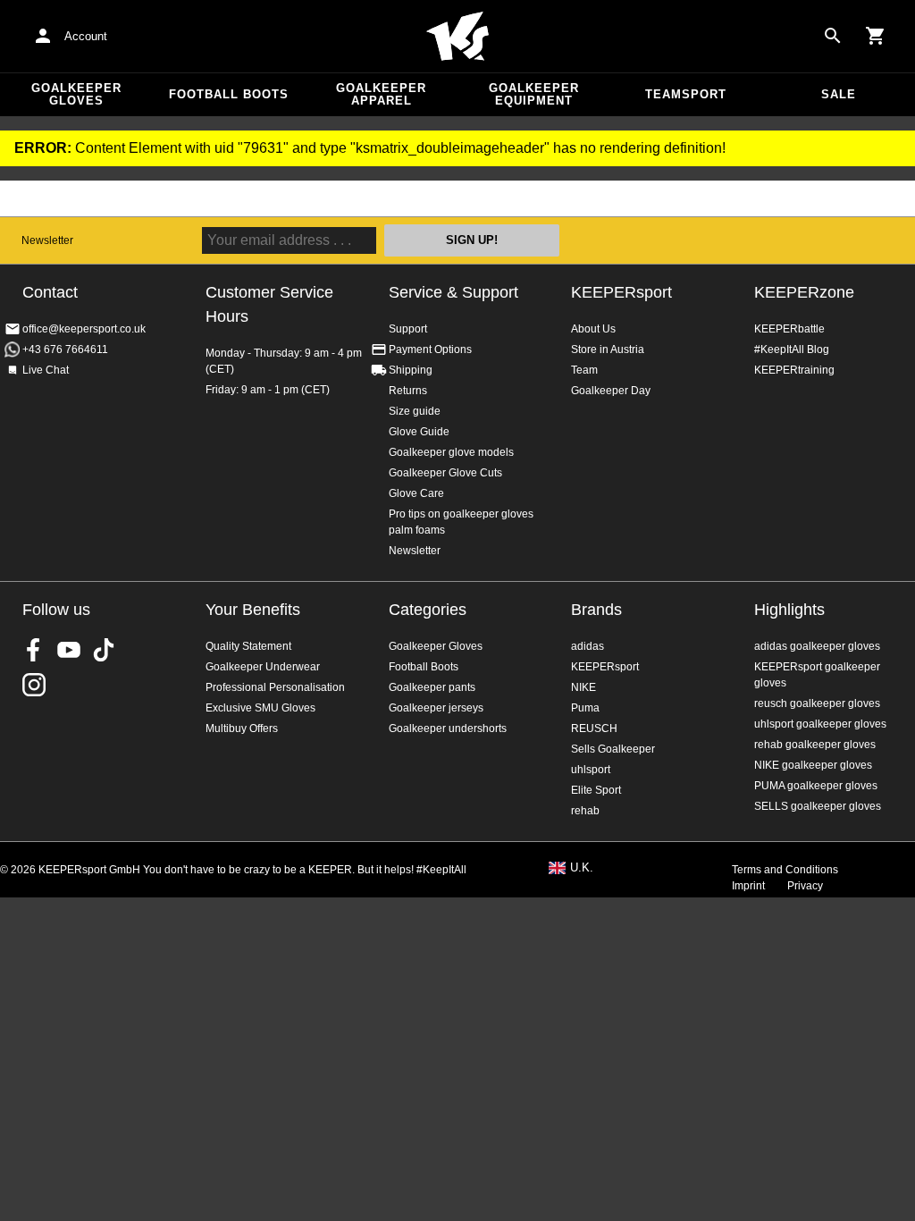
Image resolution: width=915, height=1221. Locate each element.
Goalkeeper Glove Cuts (445, 473)
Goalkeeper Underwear (263, 667)
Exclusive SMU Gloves (260, 708)
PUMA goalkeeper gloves (815, 785)
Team (584, 370)
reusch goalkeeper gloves (817, 703)
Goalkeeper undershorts (448, 728)
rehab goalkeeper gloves (815, 744)
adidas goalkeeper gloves (817, 646)
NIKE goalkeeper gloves (813, 765)
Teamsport (685, 94)
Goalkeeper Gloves (76, 94)
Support (408, 329)
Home (457, 37)
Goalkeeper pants (432, 687)
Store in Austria (607, 349)
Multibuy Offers (242, 728)
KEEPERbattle (789, 329)
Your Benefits (253, 610)
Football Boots (229, 94)
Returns (408, 390)
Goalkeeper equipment (534, 94)
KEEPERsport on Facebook (34, 649)
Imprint (748, 886)
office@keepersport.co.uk (84, 329)
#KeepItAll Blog (791, 349)
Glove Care (416, 493)
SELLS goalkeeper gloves (817, 806)
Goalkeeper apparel (381, 94)
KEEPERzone (804, 292)
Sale (838, 94)
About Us (593, 329)
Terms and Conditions (785, 869)
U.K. (581, 868)
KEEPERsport (621, 292)
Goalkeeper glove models (451, 452)
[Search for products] (833, 36)
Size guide (415, 411)
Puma (585, 708)
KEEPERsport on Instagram (34, 684)
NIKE (583, 687)
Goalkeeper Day (611, 390)
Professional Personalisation (275, 687)
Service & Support (453, 292)
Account (85, 36)
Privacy (805, 886)
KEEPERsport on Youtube (68, 649)
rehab (585, 810)
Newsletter (47, 240)
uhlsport (590, 769)
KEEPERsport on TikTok (103, 649)
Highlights (789, 610)
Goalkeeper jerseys (436, 708)
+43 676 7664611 (65, 349)
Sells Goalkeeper (613, 749)
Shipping (410, 370)
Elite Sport (596, 790)
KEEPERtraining (794, 370)
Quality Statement (248, 646)
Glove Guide (419, 431)
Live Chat (45, 370)
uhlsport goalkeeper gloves (820, 724)
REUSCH (594, 728)
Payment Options (430, 349)
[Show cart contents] (876, 36)
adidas (587, 646)
